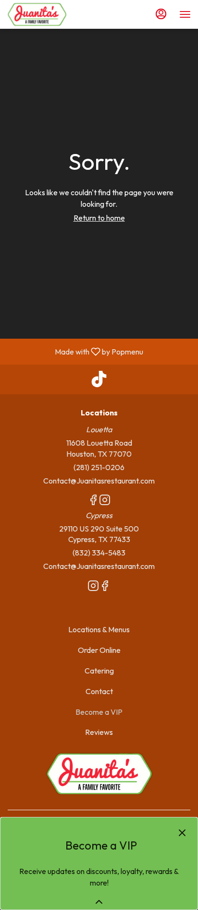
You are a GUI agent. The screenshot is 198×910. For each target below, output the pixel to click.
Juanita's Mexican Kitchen (99, 773)
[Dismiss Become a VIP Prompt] (182, 832)
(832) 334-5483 (99, 552)
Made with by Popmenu (75, 351)
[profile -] (161, 14)
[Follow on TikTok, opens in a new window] (99, 381)
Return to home (99, 218)
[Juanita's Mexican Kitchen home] (50, 14)
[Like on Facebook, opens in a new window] (93, 501)
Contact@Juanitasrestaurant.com (99, 480)
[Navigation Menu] (185, 14)
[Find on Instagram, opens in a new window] (105, 501)
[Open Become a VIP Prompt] (99, 902)
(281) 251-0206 (99, 467)
